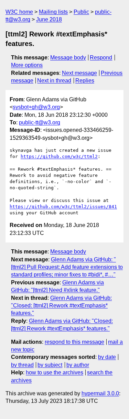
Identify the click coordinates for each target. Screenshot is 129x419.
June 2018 (49, 19)
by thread (22, 365)
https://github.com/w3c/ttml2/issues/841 (63, 206)
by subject (49, 365)
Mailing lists (53, 12)
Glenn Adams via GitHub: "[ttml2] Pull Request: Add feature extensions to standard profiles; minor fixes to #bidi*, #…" (67, 267)
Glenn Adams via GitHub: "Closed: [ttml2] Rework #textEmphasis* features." (61, 305)
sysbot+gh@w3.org (36, 107)
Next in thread (54, 80)
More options (27, 65)
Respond (101, 57)
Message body (68, 57)
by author (77, 365)
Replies (84, 80)
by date (107, 357)
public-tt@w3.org (39, 122)
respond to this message (74, 342)
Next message (79, 73)
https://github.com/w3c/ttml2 (59, 156)
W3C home (19, 12)
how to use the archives (54, 372)
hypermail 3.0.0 (100, 393)
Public (81, 12)
